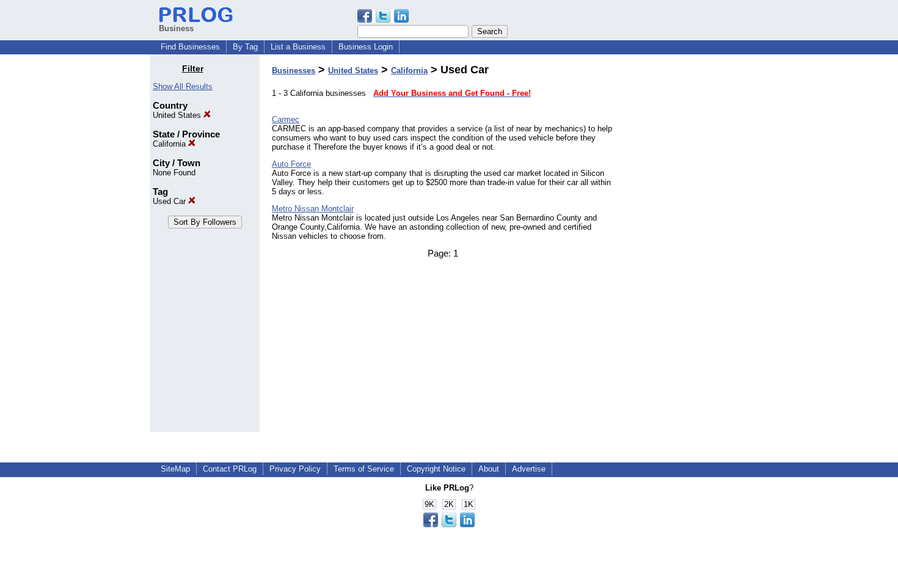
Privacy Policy (295, 468)
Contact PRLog (230, 468)
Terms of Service (364, 468)
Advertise (529, 468)
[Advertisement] (686, 247)
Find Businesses (190, 46)
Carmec (285, 119)
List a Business (298, 46)
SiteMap (175, 468)
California (170, 143)
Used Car (170, 201)
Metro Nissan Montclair (313, 208)
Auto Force (291, 164)
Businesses (293, 70)
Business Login (365, 46)
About (488, 468)
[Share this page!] (383, 19)
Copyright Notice (436, 468)
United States (178, 115)
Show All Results (183, 86)
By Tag (245, 46)
